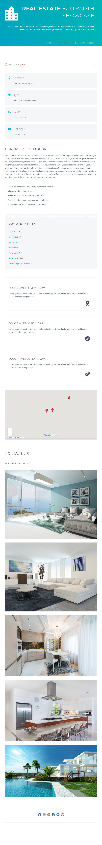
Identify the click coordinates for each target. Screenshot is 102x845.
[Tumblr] (53, 814)
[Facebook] (39, 814)
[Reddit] (62, 814)
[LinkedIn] (57, 814)
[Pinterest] (48, 814)
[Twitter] (44, 814)
